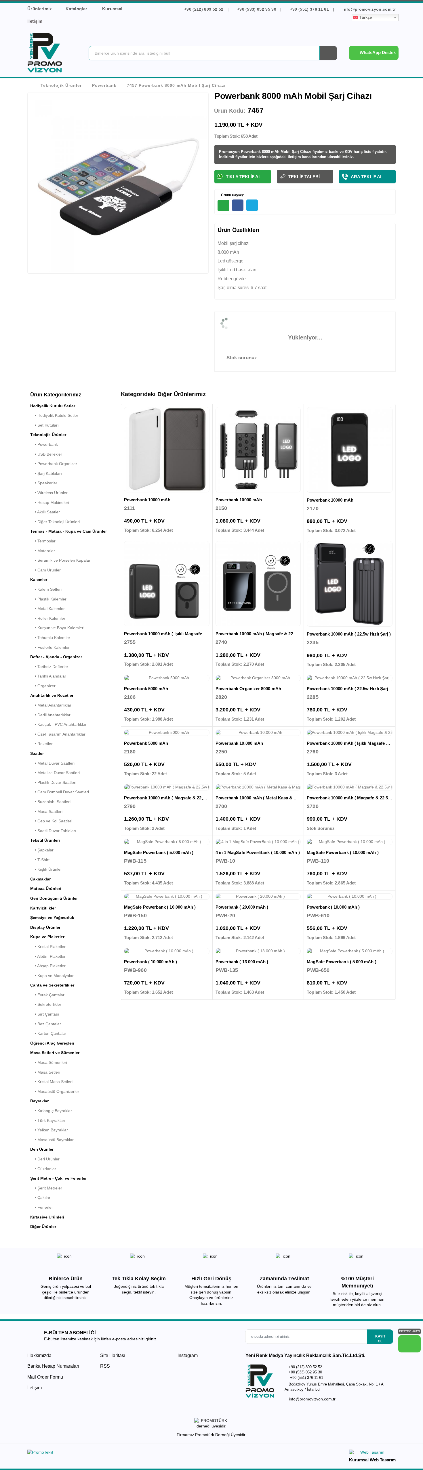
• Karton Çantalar (48, 1033)
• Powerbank (44, 444)
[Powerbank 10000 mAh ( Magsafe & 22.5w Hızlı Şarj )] (258, 583)
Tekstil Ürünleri (45, 840)
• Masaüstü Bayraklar (52, 1139)
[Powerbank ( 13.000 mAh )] (258, 951)
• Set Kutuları (44, 425)
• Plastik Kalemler (48, 599)
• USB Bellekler (46, 454)
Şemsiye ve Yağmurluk (52, 917)
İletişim (35, 21)
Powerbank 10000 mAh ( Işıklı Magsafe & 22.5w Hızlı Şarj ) (182, 633)
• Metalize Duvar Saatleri (55, 772)
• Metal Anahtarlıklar (50, 705)
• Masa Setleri (45, 1072)
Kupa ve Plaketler (47, 936)
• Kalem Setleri (46, 589)
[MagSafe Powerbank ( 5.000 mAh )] (166, 842)
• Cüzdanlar (43, 1168)
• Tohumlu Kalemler (50, 637)
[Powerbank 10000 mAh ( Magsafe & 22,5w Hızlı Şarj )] (166, 787)
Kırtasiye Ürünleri (47, 1217)
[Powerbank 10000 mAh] (166, 449)
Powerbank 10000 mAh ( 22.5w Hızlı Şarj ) (349, 634)
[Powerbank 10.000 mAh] (258, 733)
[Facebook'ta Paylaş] (237, 205)
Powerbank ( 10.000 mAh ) (333, 907)
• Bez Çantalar (45, 1024)
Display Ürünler (45, 927)
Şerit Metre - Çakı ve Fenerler (58, 1178)
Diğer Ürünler (43, 1226)
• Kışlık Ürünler (46, 869)
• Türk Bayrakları (47, 1120)
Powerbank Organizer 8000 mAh (248, 688)
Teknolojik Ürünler (61, 85)
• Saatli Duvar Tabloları (53, 830)
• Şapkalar (42, 850)
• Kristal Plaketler (48, 946)
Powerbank (104, 85)
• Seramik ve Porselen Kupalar (60, 560)
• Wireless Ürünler (49, 492)
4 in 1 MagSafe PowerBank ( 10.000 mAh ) (258, 852)
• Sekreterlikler (45, 1004)
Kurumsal (113, 8)
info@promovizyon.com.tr (368, 9)
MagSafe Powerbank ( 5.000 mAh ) (158, 852)
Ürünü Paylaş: (232, 195)
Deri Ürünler (42, 1149)
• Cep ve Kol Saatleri (51, 821)
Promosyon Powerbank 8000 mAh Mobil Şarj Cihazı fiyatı (270, 151)
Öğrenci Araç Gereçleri (52, 1043)
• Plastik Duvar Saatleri (53, 782)
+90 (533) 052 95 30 (256, 9)
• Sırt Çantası (44, 1014)
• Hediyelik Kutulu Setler (54, 415)
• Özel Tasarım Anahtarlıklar (57, 734)
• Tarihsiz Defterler (49, 666)
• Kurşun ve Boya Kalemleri (57, 627)
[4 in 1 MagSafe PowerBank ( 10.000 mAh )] (258, 842)
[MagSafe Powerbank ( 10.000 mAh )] (349, 842)
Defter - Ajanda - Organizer (56, 657)
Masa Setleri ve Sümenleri (55, 1052)
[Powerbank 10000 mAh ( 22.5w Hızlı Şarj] (349, 678)
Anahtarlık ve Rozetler (51, 695)
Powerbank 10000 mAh (147, 499)
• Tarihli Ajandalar (48, 676)
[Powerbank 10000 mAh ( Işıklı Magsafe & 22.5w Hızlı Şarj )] (166, 583)
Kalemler (38, 579)
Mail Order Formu (45, 1377)
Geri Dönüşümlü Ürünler (54, 898)
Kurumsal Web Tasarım (372, 1459)
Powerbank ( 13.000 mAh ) (242, 961)
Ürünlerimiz (39, 8)
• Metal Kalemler (47, 608)
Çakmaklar (40, 879)
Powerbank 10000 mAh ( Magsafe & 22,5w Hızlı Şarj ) (177, 797)
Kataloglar (77, 8)
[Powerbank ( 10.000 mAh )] (349, 896)
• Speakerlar (43, 483)
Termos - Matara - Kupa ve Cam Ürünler (68, 531)
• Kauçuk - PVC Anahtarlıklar (58, 724)
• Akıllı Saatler (45, 512)
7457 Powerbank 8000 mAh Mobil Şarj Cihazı (176, 85)
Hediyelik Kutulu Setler (52, 406)
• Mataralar (42, 550)
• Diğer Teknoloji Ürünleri (55, 521)
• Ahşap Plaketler (48, 966)
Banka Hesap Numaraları (53, 1366)
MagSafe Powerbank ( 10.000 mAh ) (342, 852)
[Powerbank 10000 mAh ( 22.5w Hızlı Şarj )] (349, 584)
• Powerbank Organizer (53, 463)
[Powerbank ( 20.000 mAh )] (258, 896)
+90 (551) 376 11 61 (309, 9)
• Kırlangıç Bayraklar (51, 1110)
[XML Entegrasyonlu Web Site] (118, 1453)
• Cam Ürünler (45, 570)
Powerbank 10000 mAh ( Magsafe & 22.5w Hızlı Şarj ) (269, 633)
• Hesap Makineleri (49, 502)
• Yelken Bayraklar (49, 1130)
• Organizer (43, 686)
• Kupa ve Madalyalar (52, 975)
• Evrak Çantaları (48, 995)
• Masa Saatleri (46, 811)
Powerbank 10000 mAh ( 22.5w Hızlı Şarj (347, 688)
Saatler (37, 753)
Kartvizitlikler (43, 908)
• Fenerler (41, 1207)
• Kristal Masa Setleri (51, 1081)
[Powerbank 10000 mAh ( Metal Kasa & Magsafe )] (258, 787)
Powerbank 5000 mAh (146, 688)
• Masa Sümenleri (48, 1062)
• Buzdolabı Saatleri (50, 801)
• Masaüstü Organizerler (54, 1091)
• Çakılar (40, 1197)
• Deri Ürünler (45, 1159)
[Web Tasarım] (372, 1453)
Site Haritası (112, 1355)
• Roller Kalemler (47, 618)
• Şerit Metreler (46, 1188)
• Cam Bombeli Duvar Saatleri (59, 792)
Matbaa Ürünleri (45, 888)
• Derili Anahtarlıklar (50, 715)
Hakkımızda (39, 1355)
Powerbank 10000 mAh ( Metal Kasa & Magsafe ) (264, 797)
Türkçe (365, 17)
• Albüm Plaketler (48, 956)
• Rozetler (41, 743)
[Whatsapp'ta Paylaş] (223, 205)
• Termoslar (43, 541)
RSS (105, 1366)
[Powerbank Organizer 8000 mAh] (258, 678)
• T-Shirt (39, 859)
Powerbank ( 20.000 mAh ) (242, 907)
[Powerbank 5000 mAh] (166, 678)
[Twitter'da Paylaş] (252, 205)
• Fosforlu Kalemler (50, 647)
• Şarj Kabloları (46, 473)
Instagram (187, 1355)
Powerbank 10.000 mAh (239, 743)
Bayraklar (39, 1101)
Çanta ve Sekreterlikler (52, 985)
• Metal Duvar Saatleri (52, 763)
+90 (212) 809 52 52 (203, 9)
